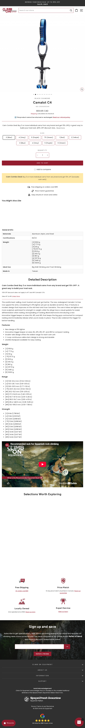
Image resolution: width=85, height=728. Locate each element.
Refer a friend (42, 654)
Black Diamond (42, 98)
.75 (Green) (48, 137)
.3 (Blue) (9, 137)
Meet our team (63, 612)
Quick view (20, 549)
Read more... (59, 693)
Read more (61, 128)
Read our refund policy (61, 117)
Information (42, 676)
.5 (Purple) (35, 137)
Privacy (33, 706)
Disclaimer (50, 706)
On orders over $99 (21, 591)
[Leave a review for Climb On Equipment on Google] (42, 718)
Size (42, 133)
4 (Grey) (35, 143)
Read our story (30, 612)
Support (42, 681)
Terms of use (41, 706)
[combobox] (45, 10)
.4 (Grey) (22, 137)
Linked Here (16, 296)
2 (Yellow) (75, 137)
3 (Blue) (22, 143)
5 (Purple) (48, 143)
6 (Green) (62, 143)
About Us (42, 670)
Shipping (34, 114)
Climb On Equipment (42, 664)
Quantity (42, 150)
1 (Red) (62, 137)
